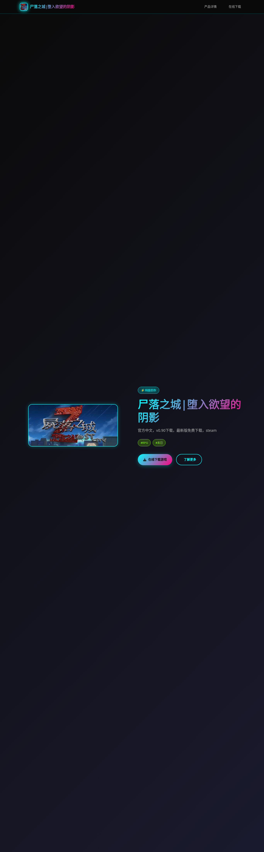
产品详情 (210, 6)
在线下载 (235, 6)
